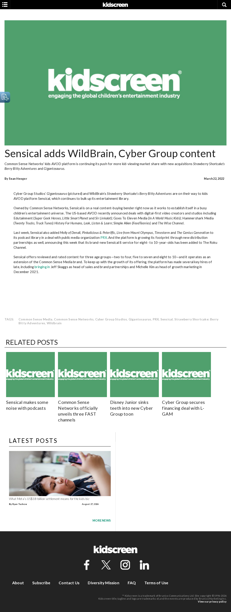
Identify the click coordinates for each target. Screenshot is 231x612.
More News (101, 520)
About (18, 582)
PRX (103, 237)
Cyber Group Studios (111, 319)
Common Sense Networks (74, 319)
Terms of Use (156, 582)
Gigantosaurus (140, 319)
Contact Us (69, 582)
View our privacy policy (212, 601)
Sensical (166, 319)
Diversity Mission (103, 582)
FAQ (132, 582)
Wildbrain (54, 323)
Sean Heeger (18, 178)
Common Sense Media (35, 319)
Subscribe (41, 582)
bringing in (42, 267)
